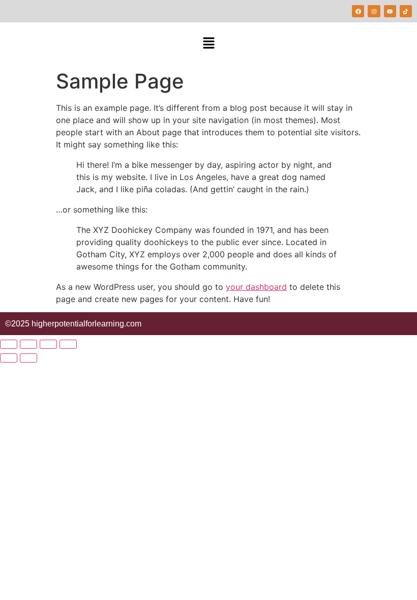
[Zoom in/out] (8, 344)
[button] (208, 43)
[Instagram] (374, 11)
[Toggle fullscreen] (28, 344)
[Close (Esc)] (68, 344)
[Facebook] (358, 11)
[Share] (48, 344)
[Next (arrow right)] (28, 358)
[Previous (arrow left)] (8, 358)
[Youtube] (390, 11)
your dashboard (256, 287)
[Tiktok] (406, 11)
